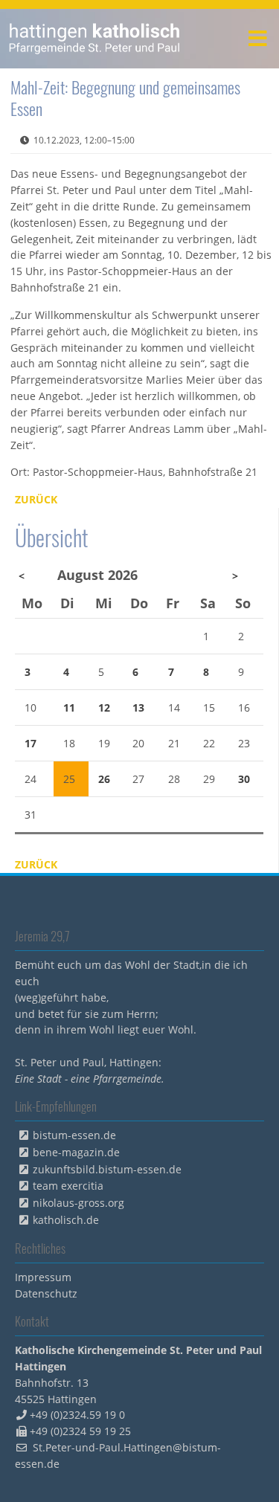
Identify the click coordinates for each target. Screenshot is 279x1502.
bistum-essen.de (74, 1135)
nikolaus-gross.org (78, 1203)
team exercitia (68, 1186)
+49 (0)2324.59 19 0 (77, 1415)
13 (138, 707)
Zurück (36, 499)
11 (69, 707)
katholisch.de (66, 1220)
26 (104, 779)
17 (30, 743)
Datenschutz (46, 1293)
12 (104, 707)
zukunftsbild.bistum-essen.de (107, 1169)
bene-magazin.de (76, 1152)
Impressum (43, 1277)
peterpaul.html (94, 39)
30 (244, 779)
